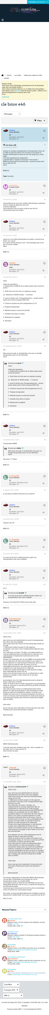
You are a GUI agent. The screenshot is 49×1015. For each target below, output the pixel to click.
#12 (44, 740)
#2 (45, 199)
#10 (44, 584)
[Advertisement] (24, 47)
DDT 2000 (15, 937)
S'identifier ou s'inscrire (36, 2)
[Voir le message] (23, 363)
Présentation (12, 969)
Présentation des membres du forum (24, 950)
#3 (45, 235)
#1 (45, 144)
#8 (45, 519)
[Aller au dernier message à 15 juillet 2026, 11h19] (22, 926)
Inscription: (13, 137)
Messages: (13, 139)
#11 (44, 633)
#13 (44, 782)
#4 (45, 277)
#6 (45, 440)
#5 (45, 346)
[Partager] (43, 138)
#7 (45, 490)
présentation (12, 945)
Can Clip (15, 924)
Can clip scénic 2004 (15, 919)
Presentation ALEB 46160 (16, 957)
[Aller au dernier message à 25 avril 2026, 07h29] (22, 939)
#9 (45, 554)
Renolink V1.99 (13, 932)
